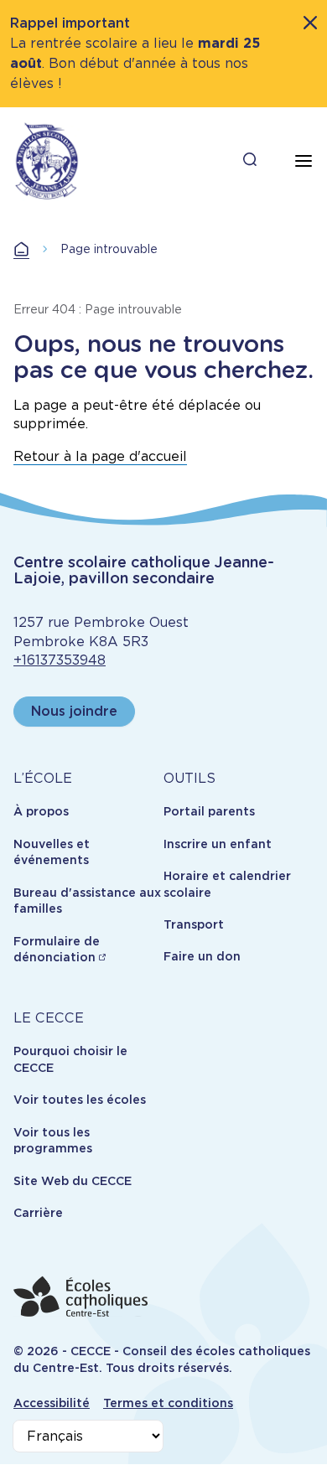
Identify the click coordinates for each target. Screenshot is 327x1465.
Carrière (38, 1212)
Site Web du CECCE (72, 1181)
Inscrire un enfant (218, 844)
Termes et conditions (168, 1403)
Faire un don (202, 956)
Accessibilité (51, 1403)
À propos (41, 811)
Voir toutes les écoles (79, 1099)
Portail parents (209, 811)
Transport (194, 924)
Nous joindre (74, 711)
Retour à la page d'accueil (100, 456)
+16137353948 (59, 660)
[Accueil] (46, 161)
